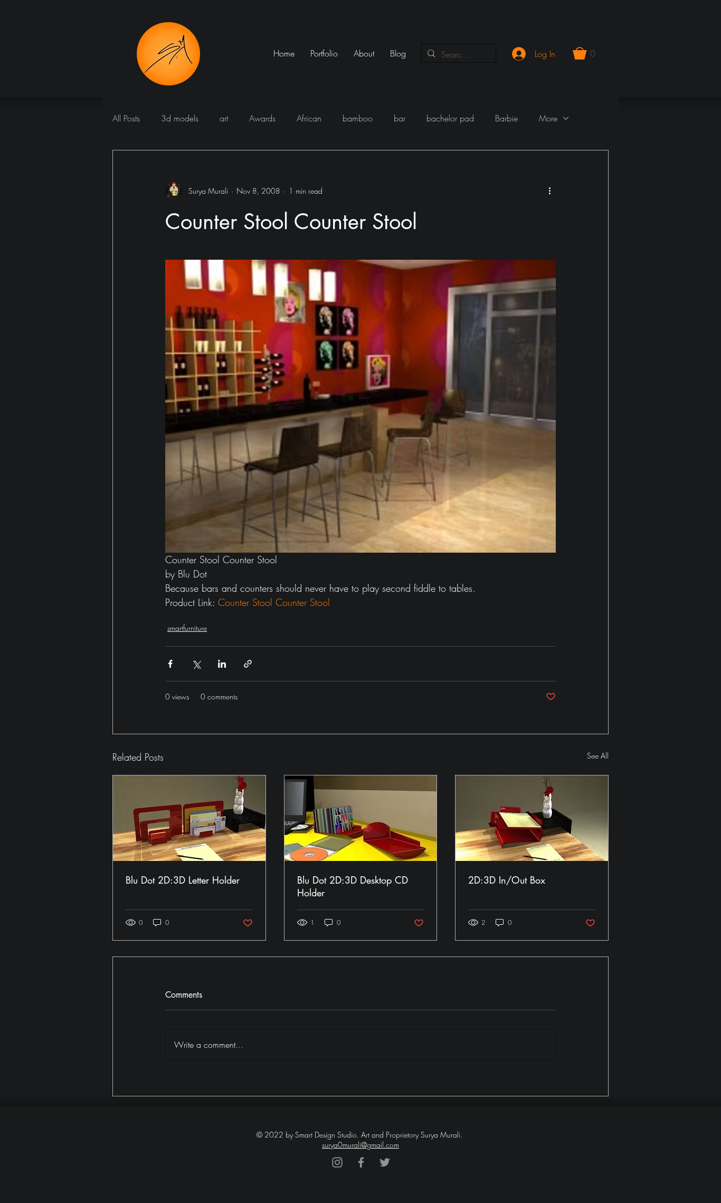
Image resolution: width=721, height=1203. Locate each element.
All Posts (126, 118)
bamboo (358, 118)
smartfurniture (187, 628)
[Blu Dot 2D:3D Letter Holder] (189, 818)
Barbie (506, 118)
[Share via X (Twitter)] (196, 664)
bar (399, 118)
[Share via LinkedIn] (222, 664)
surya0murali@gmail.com (360, 1145)
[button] (584, 53)
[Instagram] (337, 1162)
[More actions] (549, 190)
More (548, 118)
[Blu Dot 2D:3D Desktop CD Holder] (360, 818)
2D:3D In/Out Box (506, 880)
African (309, 118)
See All (598, 756)
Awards (262, 118)
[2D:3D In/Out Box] (532, 818)
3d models (179, 118)
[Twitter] (385, 1162)
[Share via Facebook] (170, 664)
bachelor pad (450, 118)
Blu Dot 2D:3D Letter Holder (183, 880)
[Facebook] (361, 1162)
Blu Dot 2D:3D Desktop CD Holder (352, 886)
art (224, 118)
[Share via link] (248, 664)
